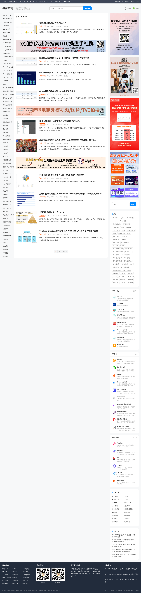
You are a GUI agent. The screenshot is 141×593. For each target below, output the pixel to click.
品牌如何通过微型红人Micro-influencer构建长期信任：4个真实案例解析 (70, 194)
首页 (5, 1)
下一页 (65, 251)
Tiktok (5, 60)
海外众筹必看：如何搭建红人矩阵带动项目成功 (59, 121)
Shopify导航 (6, 53)
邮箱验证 (5, 253)
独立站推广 (122, 276)
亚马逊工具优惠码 (8, 94)
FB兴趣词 (6, 25)
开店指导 (5, 146)
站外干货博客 (7, 184)
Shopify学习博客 (8, 50)
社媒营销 (5, 180)
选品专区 (127, 506)
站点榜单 (5, 187)
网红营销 (5, 211)
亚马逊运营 (116, 264)
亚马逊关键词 (128, 248)
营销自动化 (6, 232)
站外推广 (115, 502)
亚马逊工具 (128, 251)
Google (114, 512)
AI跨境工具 (115, 499)
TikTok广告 (116, 239)
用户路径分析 (7, 174)
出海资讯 (57, 1)
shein (114, 233)
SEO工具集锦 (7, 46)
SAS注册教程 (7, 39)
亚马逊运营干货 (7, 105)
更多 (134, 291)
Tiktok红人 (125, 239)
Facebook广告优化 (118, 227)
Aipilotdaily (35, 590)
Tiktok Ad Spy (7, 63)
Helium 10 (128, 227)
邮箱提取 (5, 249)
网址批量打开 (7, 201)
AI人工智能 (130, 218)
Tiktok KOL (116, 236)
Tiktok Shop (125, 236)
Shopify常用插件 (8, 56)
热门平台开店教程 (8, 167)
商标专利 (5, 125)
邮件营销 (130, 282)
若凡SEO (58, 590)
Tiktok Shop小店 (8, 67)
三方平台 (49, 1)
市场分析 (122, 273)
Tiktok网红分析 (7, 74)
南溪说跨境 (119, 590)
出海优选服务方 (67, 1)
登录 (132, 1)
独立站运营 (131, 276)
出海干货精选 (13, 1)
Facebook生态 (7, 22)
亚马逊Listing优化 (8, 87)
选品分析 (5, 246)
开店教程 (115, 506)
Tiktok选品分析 (7, 77)
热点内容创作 (7, 163)
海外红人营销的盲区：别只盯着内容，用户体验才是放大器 (64, 58)
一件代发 (5, 80)
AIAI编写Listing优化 (118, 218)
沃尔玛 (115, 276)
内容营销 (5, 118)
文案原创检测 (7, 160)
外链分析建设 (7, 139)
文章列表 (111, 590)
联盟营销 (5, 229)
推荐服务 (127, 518)
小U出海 (53, 590)
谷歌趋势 (122, 282)
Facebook (127, 512)
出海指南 (7, 8)
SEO (123, 230)
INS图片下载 (7, 32)
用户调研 (5, 170)
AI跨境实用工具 (7, 19)
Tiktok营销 (116, 242)
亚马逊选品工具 (7, 108)
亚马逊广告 (116, 255)
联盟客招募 (6, 225)
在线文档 (5, 132)
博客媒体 (115, 273)
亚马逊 (21, 1)
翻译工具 (5, 218)
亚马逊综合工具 (7, 101)
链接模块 (115, 437)
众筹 (131, 264)
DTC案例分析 (126, 224)
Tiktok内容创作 (7, 70)
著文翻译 (47, 590)
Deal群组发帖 (117, 224)
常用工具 (5, 142)
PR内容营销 (116, 230)
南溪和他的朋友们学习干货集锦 (122, 270)
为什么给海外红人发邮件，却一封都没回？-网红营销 (61, 175)
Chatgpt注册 (123, 221)
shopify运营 (121, 233)
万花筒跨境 (41, 590)
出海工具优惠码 (128, 590)
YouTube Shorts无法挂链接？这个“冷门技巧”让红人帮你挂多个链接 (68, 231)
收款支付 (5, 153)
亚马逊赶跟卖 (128, 261)
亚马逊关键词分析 (8, 91)
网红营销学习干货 (8, 215)
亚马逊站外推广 (31, 1)
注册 (137, 1)
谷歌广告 (115, 282)
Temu (128, 233)
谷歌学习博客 (7, 236)
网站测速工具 (7, 205)
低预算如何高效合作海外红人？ (52, 23)
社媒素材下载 (7, 177)
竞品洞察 (5, 191)
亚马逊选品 (125, 264)
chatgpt (115, 221)
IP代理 (5, 36)
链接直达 (127, 522)
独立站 (41, 1)
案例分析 (130, 273)
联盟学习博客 (7, 222)
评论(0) (66, 26)
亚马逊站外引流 (126, 255)
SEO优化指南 (131, 230)
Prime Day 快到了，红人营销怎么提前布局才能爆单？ (62, 72)
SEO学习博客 (7, 43)
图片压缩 (5, 129)
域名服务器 (6, 136)
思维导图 (5, 149)
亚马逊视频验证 (117, 261)
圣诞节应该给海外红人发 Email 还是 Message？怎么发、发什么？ (67, 140)
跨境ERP (5, 242)
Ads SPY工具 (7, 15)
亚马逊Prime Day (118, 248)
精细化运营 (6, 194)
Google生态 (6, 29)
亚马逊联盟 (127, 258)
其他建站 (5, 115)
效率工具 (5, 156)
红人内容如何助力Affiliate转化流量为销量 (57, 91)
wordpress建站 (125, 242)
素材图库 (5, 198)
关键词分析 (6, 111)
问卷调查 (5, 256)
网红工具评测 (7, 208)
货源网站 (5, 239)
